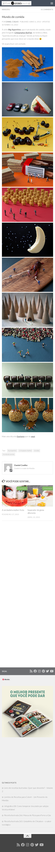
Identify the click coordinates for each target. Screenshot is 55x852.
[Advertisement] (21, 759)
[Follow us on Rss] (31, 671)
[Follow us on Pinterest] (43, 671)
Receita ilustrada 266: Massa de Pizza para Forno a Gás (27, 815)
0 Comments (47, 9)
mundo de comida (8, 454)
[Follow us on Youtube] (51, 671)
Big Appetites (12, 451)
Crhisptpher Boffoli (25, 451)
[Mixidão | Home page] (21, 3)
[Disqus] (27, 561)
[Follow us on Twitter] (47, 671)
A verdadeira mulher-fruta (13, 510)
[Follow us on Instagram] (39, 671)
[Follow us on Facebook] (35, 671)
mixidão (36, 451)
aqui (33, 436)
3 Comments (47, 488)
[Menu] (52, 3)
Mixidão (6, 9)
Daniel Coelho (12, 22)
